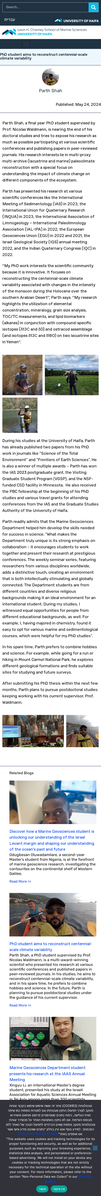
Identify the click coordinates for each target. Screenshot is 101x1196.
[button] (26, 44)
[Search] (93, 7)
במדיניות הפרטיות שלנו (37, 1134)
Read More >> (20, 881)
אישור (42, 1189)
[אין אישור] (95, 1148)
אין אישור (59, 1189)
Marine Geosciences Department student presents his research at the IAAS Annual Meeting (47, 1073)
